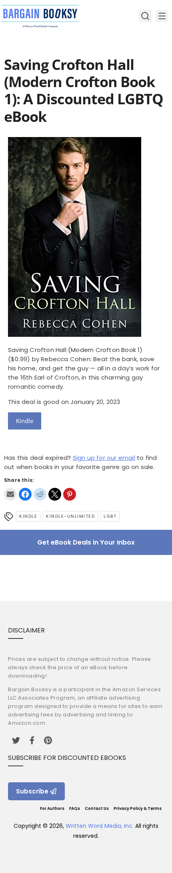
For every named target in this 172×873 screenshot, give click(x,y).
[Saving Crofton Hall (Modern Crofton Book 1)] (74, 334)
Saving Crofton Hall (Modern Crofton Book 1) (75, 350)
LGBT (110, 516)
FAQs (74, 808)
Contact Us (97, 808)
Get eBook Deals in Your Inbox (86, 542)
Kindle (24, 421)
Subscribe (32, 791)
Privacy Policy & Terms (138, 808)
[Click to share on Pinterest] (69, 494)
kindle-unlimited (70, 516)
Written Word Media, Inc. (100, 826)
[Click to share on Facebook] (25, 494)
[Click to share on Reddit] (40, 494)
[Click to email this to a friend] (10, 494)
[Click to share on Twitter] (54, 494)
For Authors (52, 808)
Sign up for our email (104, 457)
